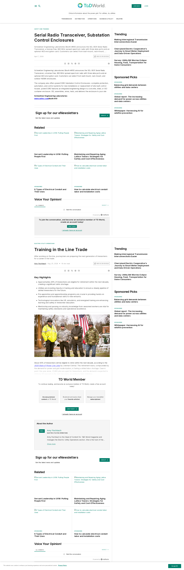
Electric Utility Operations (44, 243)
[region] (72, 210)
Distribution (80, 19)
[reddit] (75, 64)
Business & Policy (106, 19)
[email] (79, 64)
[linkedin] (68, 64)
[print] (109, 64)
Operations (92, 19)
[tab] (39, 205)
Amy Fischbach (40, 264)
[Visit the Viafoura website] (105, 215)
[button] (35, 6)
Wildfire (119, 19)
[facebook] (65, 64)
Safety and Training (41, 29)
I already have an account (72, 230)
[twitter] (72, 64)
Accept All (175, 566)
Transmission (66, 19)
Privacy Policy (62, 565)
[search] (39, 6)
